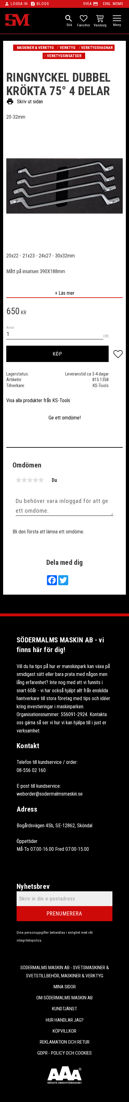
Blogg (43, 4)
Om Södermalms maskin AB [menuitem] (64, 998)
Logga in (19, 4)
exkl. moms (113, 4)
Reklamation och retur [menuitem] (65, 1042)
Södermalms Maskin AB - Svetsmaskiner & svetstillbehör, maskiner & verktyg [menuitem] (64, 972)
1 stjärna (18, 480)
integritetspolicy (29, 940)
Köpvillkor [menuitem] (64, 1031)
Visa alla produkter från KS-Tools (38, 400)
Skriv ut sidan (24, 101)
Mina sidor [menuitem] (65, 987)
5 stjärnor (41, 480)
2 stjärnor (24, 480)
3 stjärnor (30, 480)
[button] (117, 18)
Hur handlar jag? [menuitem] (65, 1020)
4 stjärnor (35, 480)
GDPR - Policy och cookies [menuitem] (64, 1053)
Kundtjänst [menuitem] (64, 1009)
